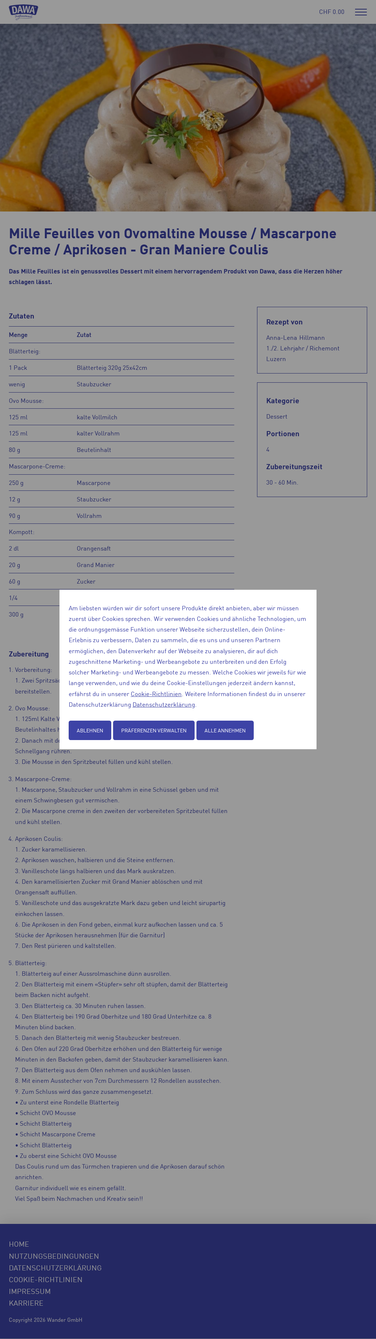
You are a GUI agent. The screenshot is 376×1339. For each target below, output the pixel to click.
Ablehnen (90, 730)
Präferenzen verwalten (154, 730)
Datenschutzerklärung (164, 704)
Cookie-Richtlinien (156, 693)
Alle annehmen (225, 730)
